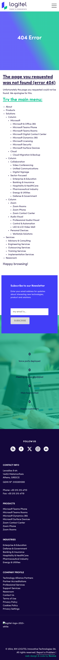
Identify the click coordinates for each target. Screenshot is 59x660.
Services (10, 237)
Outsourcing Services (19, 248)
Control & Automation (24, 224)
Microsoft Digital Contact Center (29, 134)
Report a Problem (46, 652)
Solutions (10, 114)
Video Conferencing (23, 165)
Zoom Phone (19, 210)
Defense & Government (25, 196)
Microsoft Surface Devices (26, 148)
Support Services (11, 588)
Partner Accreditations (14, 581)
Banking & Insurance (23, 182)
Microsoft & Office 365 (24, 124)
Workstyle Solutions (23, 234)
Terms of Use (9, 599)
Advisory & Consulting (19, 241)
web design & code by (40, 656)
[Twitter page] (29, 449)
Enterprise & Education (24, 179)
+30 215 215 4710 (19, 490)
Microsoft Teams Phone (25, 127)
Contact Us (8, 595)
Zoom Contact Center (24, 213)
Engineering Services (19, 244)
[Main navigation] (54, 5)
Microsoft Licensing (23, 141)
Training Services (17, 251)
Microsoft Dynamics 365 (25, 138)
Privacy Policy (10, 602)
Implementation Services (21, 254)
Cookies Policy (10, 605)
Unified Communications (25, 169)
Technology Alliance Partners (18, 578)
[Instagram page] (37, 449)
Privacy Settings (11, 609)
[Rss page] (12, 449)
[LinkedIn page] (46, 449)
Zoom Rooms (19, 206)
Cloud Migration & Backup (26, 155)
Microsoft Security (22, 145)
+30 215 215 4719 (16, 494)
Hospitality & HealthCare (25, 186)
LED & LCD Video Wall (24, 227)
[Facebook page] (21, 449)
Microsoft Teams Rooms (25, 131)
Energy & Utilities (21, 193)
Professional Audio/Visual (26, 220)
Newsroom (11, 258)
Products (10, 110)
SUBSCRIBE (20, 321)
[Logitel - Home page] (14, 5)
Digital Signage (21, 172)
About (9, 107)
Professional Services (14, 585)
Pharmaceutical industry (25, 189)
